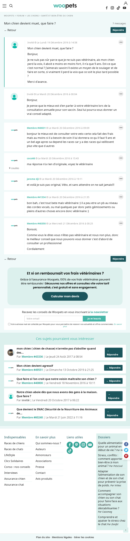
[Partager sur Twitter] (126, 450)
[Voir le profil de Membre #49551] (10, 367)
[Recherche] (11, 6)
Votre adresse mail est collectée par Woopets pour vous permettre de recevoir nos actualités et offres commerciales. (66, 325)
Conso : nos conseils (17, 467)
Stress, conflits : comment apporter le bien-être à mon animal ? (111, 461)
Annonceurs (43, 455)
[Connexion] (125, 3)
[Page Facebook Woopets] (106, 7)
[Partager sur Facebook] (126, 444)
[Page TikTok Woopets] (118, 7)
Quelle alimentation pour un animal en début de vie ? (112, 446)
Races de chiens (14, 443)
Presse (40, 467)
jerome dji (14, 181)
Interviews (11, 473)
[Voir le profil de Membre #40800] (10, 381)
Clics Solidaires (13, 461)
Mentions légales (62, 537)
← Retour (10, 30)
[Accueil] (65, 5)
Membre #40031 (14, 130)
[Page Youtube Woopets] (124, 7)
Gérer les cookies (84, 537)
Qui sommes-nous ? (48, 443)
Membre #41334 (14, 199)
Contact (41, 473)
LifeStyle (9, 455)
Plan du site (43, 537)
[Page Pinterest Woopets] (76, 445)
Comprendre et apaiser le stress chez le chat (111, 520)
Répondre (118, 30)
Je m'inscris (94, 318)
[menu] (5, 6)
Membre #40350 (14, 226)
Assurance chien (14, 479)
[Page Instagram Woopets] (112, 7)
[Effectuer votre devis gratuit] (65, 286)
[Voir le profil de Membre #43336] (10, 352)
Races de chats (13, 449)
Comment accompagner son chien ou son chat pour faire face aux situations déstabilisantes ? (110, 501)
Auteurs (41, 449)
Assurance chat (14, 484)
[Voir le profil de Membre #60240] (10, 413)
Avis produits (44, 479)
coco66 (14, 160)
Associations (44, 461)
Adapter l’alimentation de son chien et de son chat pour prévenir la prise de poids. (112, 478)
